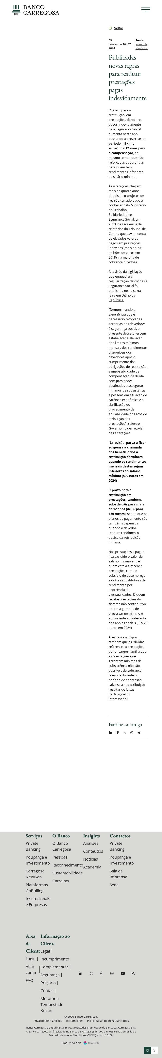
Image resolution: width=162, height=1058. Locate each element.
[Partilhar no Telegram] (139, 733)
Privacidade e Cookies (47, 1021)
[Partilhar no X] (124, 733)
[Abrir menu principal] (145, 10)
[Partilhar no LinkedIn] (110, 733)
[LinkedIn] (81, 973)
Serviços (34, 835)
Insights (91, 835)
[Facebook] (102, 973)
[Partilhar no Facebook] (117, 733)
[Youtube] (123, 973)
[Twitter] (91, 973)
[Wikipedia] (133, 973)
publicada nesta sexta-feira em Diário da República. (125, 295)
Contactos (120, 835)
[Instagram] (112, 973)
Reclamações (74, 1021)
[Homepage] (35, 10)
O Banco (61, 835)
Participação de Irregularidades (108, 1021)
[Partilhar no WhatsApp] (132, 733)
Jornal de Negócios (142, 46)
